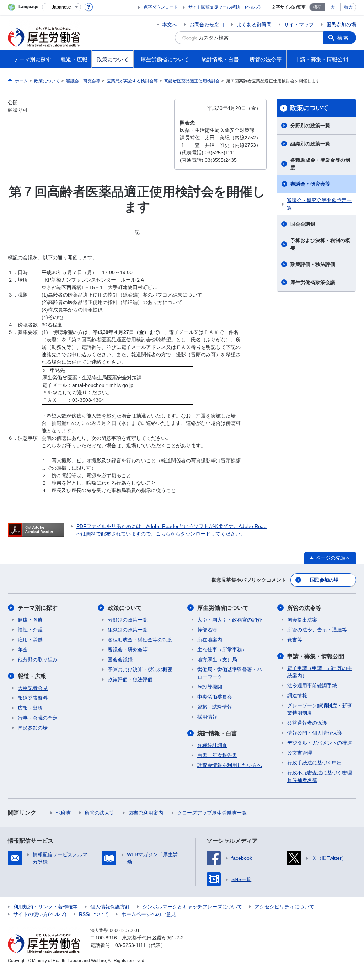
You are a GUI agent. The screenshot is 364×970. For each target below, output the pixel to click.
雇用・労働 (30, 640)
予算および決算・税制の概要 (320, 244)
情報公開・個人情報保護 (314, 733)
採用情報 (207, 717)
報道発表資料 (33, 698)
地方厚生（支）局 (217, 659)
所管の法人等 (99, 813)
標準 (317, 7)
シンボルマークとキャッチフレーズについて (192, 907)
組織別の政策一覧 (310, 143)
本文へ (169, 24)
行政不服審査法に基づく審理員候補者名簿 (319, 776)
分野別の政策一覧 (310, 125)
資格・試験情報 (214, 707)
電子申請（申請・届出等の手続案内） (319, 671)
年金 (23, 649)
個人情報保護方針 (110, 907)
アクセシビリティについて (284, 907)
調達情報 (297, 695)
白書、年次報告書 (217, 755)
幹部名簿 (207, 630)
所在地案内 (209, 640)
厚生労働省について (222, 608)
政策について (309, 107)
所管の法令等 (304, 608)
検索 (343, 38)
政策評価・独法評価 (312, 264)
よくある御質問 (254, 24)
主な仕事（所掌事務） (222, 649)
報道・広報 (32, 676)
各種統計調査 (212, 745)
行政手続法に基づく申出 (314, 763)
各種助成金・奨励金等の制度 (320, 163)
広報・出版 (30, 708)
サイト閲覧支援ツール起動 (214, 7)
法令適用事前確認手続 (312, 685)
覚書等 (294, 640)
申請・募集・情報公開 (315, 656)
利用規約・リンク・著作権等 (45, 907)
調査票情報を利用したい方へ (229, 765)
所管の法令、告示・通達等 (317, 630)
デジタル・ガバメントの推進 (319, 743)
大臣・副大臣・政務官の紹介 (229, 620)
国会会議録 (302, 224)
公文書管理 (299, 753)
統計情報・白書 (217, 733)
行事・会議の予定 (38, 718)
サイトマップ (299, 24)
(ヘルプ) (253, 7)
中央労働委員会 (214, 697)
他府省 (63, 813)
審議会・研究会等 (310, 184)
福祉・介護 (30, 630)
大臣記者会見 (33, 688)
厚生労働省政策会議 (312, 282)
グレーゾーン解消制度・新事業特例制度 (319, 709)
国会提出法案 (302, 620)
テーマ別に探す (38, 608)
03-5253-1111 (130, 945)
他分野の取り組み (38, 659)
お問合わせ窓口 (206, 24)
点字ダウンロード (161, 7)
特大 (348, 7)
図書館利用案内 (145, 813)
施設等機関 (209, 687)
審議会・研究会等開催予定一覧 (319, 203)
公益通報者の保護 (307, 723)
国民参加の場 (341, 24)
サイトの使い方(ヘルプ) (39, 914)
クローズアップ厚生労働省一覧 (212, 813)
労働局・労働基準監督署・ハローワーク (229, 673)
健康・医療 (30, 620)
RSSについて (94, 914)
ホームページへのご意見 (148, 914)
